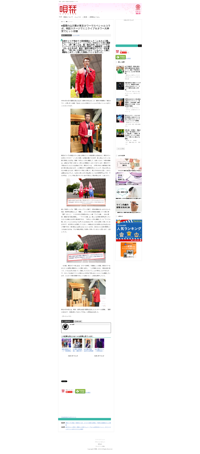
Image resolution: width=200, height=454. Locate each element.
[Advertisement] (73, 366)
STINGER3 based (100, 439)
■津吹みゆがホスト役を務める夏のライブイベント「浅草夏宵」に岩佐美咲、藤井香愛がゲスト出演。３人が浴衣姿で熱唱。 (133, 102)
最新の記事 (78, 321)
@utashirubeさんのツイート (68, 417)
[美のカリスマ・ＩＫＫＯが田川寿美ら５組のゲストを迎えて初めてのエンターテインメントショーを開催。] (120, 121)
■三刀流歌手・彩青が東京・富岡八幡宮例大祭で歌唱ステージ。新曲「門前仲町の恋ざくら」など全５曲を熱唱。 (133, 70)
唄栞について (68, 17)
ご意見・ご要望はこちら (91, 17)
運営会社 (100, 444)
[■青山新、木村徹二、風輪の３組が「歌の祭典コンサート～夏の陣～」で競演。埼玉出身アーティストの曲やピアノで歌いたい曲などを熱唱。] (120, 136)
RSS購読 (88, 392)
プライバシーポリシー (100, 442)
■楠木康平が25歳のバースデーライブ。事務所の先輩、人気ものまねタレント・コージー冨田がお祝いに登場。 (133, 86)
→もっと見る (120, 148)
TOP (60, 17)
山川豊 (78, 35)
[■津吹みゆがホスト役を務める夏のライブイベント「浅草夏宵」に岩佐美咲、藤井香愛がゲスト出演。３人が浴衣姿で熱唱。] (120, 105)
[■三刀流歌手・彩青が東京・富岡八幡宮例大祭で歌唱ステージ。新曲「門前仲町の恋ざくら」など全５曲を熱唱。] (120, 72)
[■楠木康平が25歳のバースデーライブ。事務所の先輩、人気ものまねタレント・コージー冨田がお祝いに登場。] (120, 89)
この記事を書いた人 (68, 321)
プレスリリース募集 (100, 446)
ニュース (78, 17)
